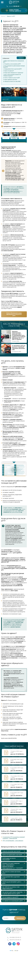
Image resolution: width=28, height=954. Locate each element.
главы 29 (19, 307)
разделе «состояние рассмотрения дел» (13, 559)
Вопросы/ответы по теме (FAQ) (12, 81)
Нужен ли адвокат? (9, 70)
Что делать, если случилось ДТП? (12, 64)
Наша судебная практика (10, 79)
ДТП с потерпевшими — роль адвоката (13, 840)
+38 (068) (14, 6)
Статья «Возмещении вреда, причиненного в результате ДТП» (14, 314)
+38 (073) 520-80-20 (15, 940)
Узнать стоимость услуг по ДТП (12, 77)
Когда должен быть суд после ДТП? (13, 69)
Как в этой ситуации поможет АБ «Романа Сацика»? (12, 75)
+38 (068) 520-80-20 (15, 937)
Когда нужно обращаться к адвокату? (13, 72)
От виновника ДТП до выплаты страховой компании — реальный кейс (14, 837)
